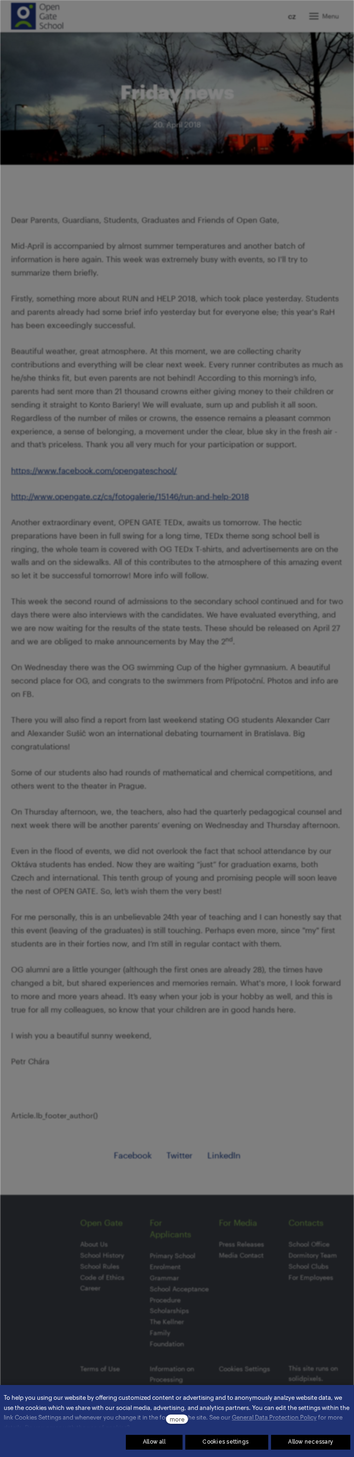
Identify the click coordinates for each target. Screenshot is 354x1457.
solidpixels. (306, 1378)
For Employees (311, 1277)
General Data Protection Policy (274, 1417)
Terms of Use (100, 1369)
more (177, 1418)
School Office (309, 1244)
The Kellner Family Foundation (167, 1333)
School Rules (99, 1266)
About (89, 1244)
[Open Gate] (37, 16)
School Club (307, 1266)
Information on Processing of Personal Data (175, 1380)
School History (102, 1255)
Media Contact (241, 1255)
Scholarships (169, 1310)
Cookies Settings (244, 1369)
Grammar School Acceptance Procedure (179, 1289)
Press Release (240, 1244)
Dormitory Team (313, 1255)
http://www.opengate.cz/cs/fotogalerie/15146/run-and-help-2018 (130, 496)
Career (90, 1288)
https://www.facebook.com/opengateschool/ (94, 470)
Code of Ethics (102, 1277)
